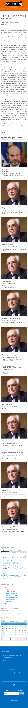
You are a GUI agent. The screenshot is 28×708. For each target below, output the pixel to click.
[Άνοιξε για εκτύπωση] (23, 27)
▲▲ (26, 647)
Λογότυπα (5, 661)
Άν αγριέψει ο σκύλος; (14, 572)
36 (3, 636)
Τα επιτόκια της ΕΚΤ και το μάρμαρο (13, 441)
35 (3, 634)
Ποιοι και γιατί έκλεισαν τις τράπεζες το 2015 (13, 452)
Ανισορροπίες (6, 490)
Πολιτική (7, 589)
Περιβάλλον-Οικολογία (11, 593)
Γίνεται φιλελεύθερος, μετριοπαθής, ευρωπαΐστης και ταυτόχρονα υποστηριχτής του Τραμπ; (12, 563)
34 (3, 632)
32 (3, 628)
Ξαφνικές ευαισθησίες (9, 355)
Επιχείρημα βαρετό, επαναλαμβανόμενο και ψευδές (11, 366)
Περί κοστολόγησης (7, 404)
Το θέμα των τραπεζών (9, 527)
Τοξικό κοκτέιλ (6, 281)
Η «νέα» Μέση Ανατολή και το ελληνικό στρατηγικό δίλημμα (15, 568)
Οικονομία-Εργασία (10, 591)
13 (15, 630)
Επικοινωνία (6, 659)
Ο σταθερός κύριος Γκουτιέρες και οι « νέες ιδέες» (14, 576)
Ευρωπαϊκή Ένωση (10, 599)
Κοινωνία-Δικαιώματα (11, 597)
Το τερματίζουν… (14, 553)
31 (3, 626)
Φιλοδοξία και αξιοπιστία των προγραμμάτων (11, 170)
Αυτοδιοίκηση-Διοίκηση (11, 595)
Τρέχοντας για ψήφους (9, 208)
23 (25, 632)
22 (22, 632)
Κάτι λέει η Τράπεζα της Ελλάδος (12, 318)
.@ (15, 673)
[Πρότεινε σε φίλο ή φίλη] (26, 27)
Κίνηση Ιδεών (8, 601)
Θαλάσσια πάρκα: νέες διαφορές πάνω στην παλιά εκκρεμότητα (14, 557)
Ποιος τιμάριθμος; (7, 244)
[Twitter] (14, 684)
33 (3, 630)
